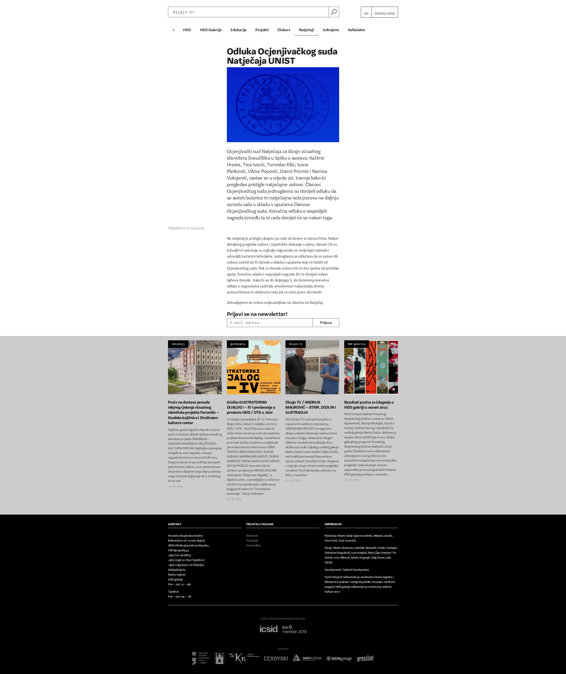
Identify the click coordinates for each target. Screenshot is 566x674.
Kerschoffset (253, 545)
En (366, 12)
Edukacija (238, 28)
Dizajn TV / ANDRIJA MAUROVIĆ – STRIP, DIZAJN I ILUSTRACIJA (310, 406)
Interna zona (385, 12)
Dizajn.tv (295, 344)
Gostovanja (237, 344)
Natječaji (306, 28)
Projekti (262, 28)
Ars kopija (252, 540)
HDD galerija (356, 344)
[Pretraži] (334, 12)
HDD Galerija (211, 28)
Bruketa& (252, 535)
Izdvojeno (331, 28)
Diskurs (283, 28)
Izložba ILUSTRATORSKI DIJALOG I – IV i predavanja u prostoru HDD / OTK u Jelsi (251, 406)
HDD (187, 28)
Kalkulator (356, 28)
